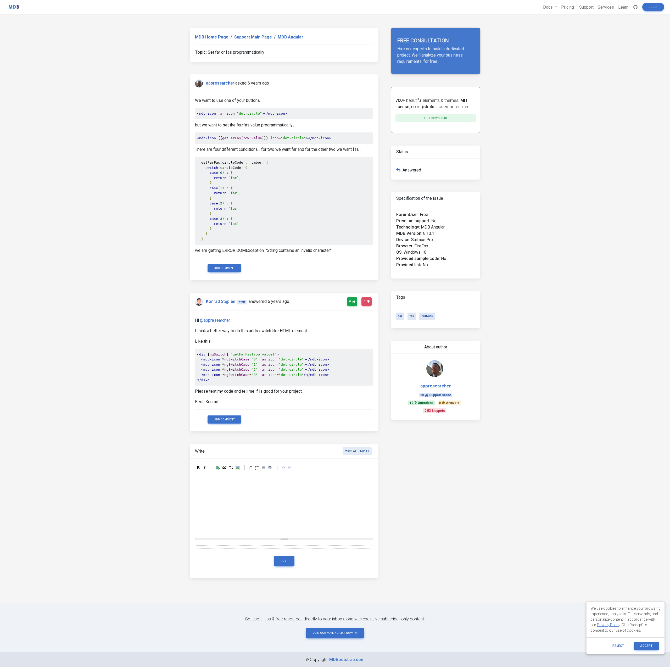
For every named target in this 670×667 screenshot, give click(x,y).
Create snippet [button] (358, 451)
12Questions (421, 403)
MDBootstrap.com (347, 659)
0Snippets (435, 411)
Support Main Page (253, 37)
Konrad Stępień (220, 301)
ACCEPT (646, 646)
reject (618, 646)
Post (284, 561)
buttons (427, 316)
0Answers (449, 403)
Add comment (224, 268)
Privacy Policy (608, 625)
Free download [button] (435, 118)
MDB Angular (290, 37)
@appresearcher (215, 320)
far (400, 316)
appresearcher (220, 83)
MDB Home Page (211, 37)
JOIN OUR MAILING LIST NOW (332, 633)
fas (412, 316)
